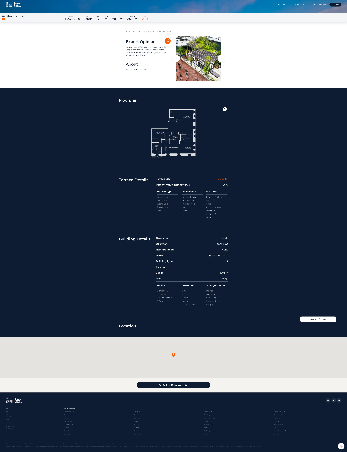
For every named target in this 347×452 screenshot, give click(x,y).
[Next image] (221, 58)
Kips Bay (136, 421)
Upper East (67, 434)
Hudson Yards (68, 421)
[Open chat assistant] (341, 446)
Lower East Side (68, 424)
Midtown (136, 424)
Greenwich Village (209, 418)
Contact (313, 4)
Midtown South (278, 424)
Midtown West (68, 427)
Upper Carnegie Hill (280, 431)
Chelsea (66, 415)
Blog (305, 4)
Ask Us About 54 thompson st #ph (173, 385)
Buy (278, 4)
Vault (290, 4)
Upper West (137, 434)
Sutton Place (68, 431)
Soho (275, 427)
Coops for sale (10, 428)
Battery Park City (69, 411)
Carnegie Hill (208, 411)
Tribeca (136, 431)
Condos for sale (10, 426)
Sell (284, 4)
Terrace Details (148, 31)
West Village (207, 434)
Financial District (279, 415)
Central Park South (279, 411)
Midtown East (208, 424)
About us (8, 416)
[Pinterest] (339, 400)
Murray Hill (137, 427)
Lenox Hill (207, 421)
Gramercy (137, 418)
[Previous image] (176, 58)
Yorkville (276, 434)
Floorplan (136, 31)
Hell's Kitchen (278, 418)
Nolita (206, 427)
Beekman (137, 411)
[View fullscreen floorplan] (225, 109)
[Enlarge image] (218, 39)
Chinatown (137, 415)
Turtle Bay (207, 431)
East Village (207, 415)
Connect (335, 5)
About (298, 4)
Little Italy (277, 421)
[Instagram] (328, 400)
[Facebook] (333, 400)
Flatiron (66, 418)
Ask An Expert (318, 319)
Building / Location (164, 31)
